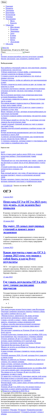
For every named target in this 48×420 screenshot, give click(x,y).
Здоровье (9, 17)
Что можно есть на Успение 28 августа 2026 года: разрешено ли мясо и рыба (20, 373)
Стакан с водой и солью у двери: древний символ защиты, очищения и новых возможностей (21, 321)
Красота (13, 23)
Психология (10, 15)
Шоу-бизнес (15, 27)
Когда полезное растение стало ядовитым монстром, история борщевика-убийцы (22, 96)
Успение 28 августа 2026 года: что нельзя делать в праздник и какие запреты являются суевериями (21, 388)
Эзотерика (10, 10)
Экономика (14, 31)
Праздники (10, 12)
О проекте (5, 410)
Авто (12, 33)
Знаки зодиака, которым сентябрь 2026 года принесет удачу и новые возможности (22, 365)
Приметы (9, 8)
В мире (13, 35)
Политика (14, 29)
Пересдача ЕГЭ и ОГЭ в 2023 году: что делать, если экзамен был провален (25, 205)
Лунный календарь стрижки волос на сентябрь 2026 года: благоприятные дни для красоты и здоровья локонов (24, 335)
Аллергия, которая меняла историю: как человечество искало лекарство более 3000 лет (22, 138)
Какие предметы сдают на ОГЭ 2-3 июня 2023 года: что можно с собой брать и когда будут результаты (24, 257)
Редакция (22, 410)
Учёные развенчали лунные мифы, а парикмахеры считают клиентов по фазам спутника (21, 73)
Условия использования (10, 412)
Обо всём (9, 44)
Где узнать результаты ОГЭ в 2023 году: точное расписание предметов (25, 285)
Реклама (13, 410)
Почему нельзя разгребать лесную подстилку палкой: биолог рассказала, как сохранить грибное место (22, 58)
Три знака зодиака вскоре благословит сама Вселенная (22, 309)
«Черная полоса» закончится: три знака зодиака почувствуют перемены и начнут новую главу (20, 317)
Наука (12, 40)
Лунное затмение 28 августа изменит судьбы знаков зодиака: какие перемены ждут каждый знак (21, 340)
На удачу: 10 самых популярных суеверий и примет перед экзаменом (23, 229)
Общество (10, 25)
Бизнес (13, 38)
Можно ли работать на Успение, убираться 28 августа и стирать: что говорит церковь (23, 361)
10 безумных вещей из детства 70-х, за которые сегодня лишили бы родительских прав (23, 121)
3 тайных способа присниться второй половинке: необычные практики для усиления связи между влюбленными (20, 326)
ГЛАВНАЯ (7, 186)
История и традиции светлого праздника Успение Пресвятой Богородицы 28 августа (21, 344)
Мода (12, 21)
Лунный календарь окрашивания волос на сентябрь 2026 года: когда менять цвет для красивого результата (23, 369)
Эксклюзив (14, 42)
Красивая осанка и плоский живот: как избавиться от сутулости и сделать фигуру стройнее (22, 379)
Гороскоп (9, 6)
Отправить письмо (28, 412)
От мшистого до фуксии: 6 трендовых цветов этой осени (23, 376)
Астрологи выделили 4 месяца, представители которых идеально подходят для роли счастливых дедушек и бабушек (23, 91)
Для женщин (11, 19)
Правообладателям (34, 410)
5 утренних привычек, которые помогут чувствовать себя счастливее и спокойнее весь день (24, 142)
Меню (4, 2)
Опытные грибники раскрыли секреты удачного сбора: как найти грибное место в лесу (23, 312)
